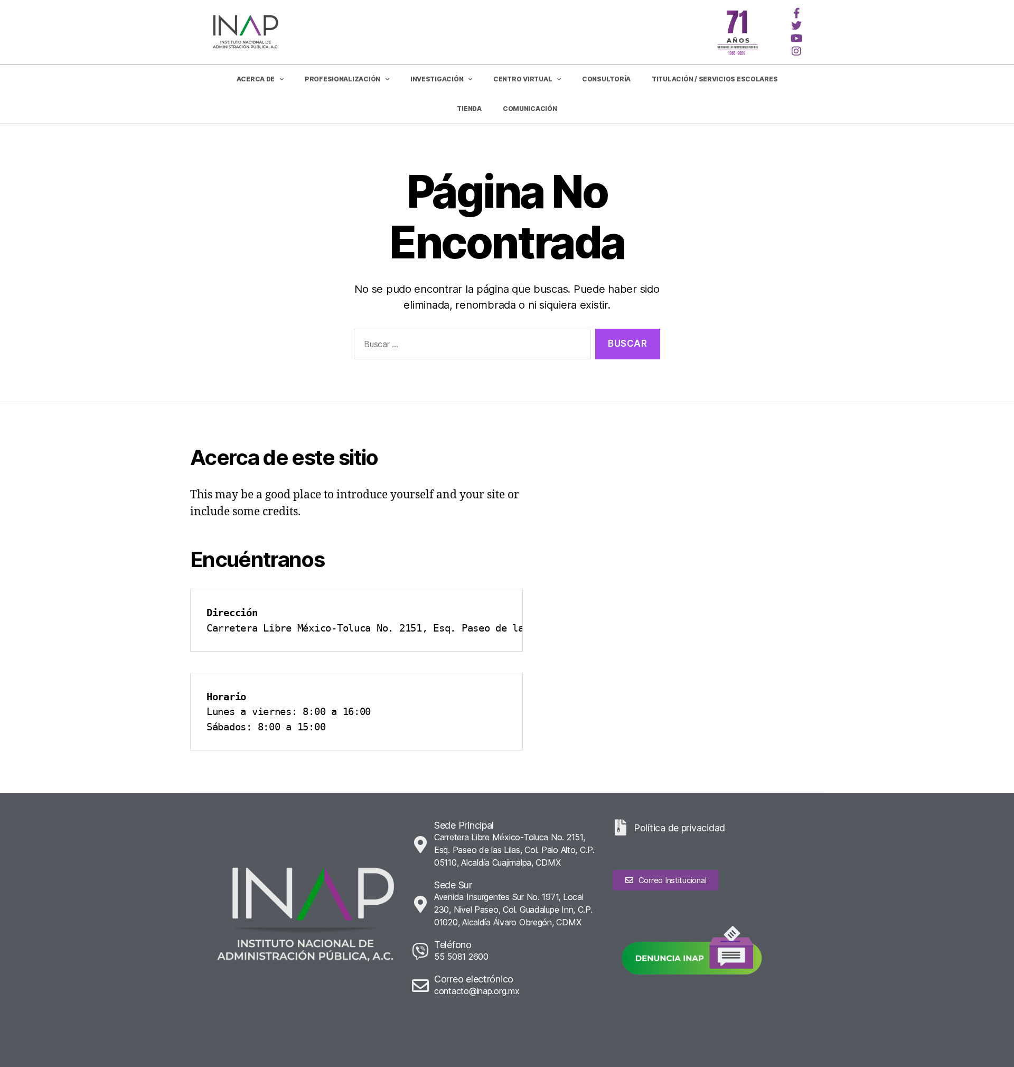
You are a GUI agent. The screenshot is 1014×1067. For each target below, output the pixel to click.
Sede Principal (464, 825)
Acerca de (256, 79)
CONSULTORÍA (606, 79)
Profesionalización (342, 79)
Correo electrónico (473, 979)
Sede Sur (453, 884)
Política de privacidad (679, 827)
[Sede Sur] (420, 904)
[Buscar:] (470, 346)
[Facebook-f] (796, 13)
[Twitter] (796, 26)
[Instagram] (796, 51)
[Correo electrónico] (420, 985)
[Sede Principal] (420, 844)
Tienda (469, 109)
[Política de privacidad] (620, 828)
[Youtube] (796, 38)
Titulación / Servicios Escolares (714, 79)
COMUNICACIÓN (530, 109)
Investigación (437, 79)
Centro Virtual (522, 79)
